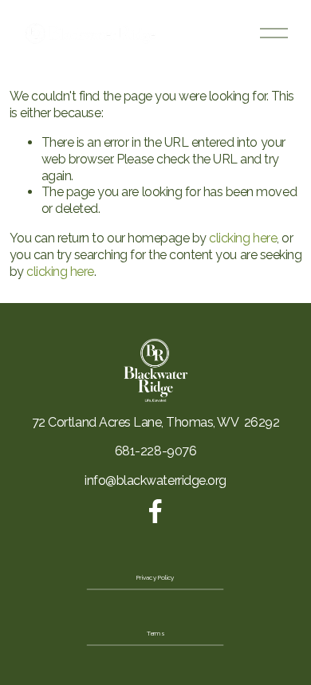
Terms (155, 634)
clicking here (243, 238)
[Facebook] (155, 511)
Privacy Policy (155, 578)
